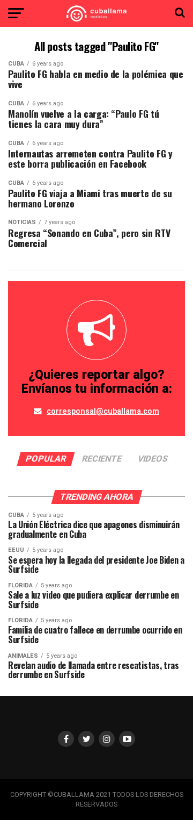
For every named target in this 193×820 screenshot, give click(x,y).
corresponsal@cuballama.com (103, 411)
